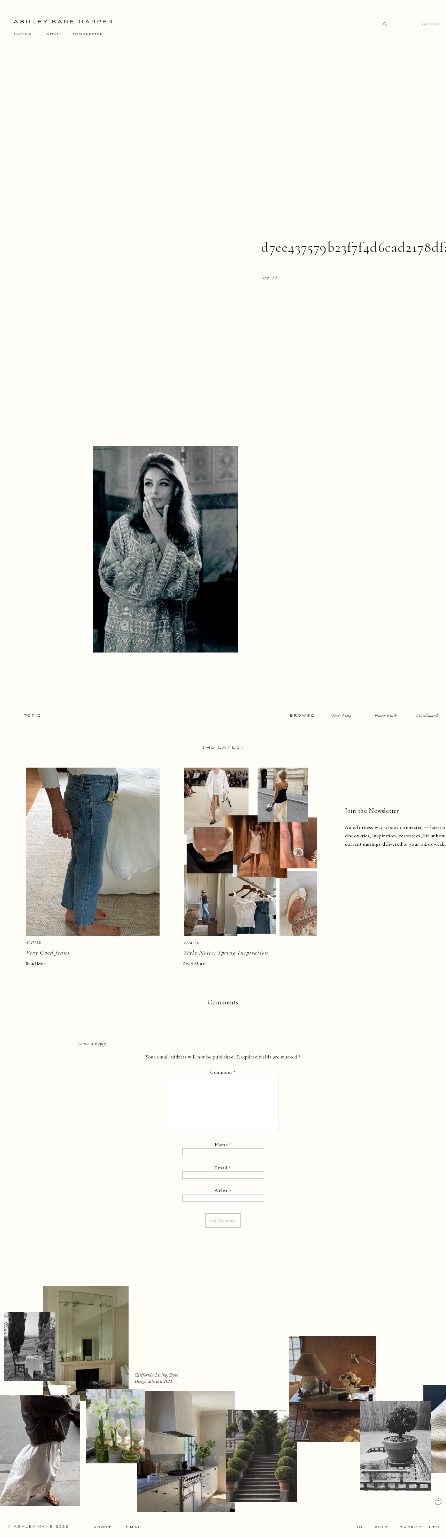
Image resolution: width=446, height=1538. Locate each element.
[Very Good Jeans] (93, 852)
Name (223, 1144)
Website (223, 1190)
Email (223, 1167)
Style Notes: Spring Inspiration (226, 952)
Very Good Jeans (48, 952)
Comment (223, 1072)
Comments (223, 1002)
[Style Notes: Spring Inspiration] (250, 852)
